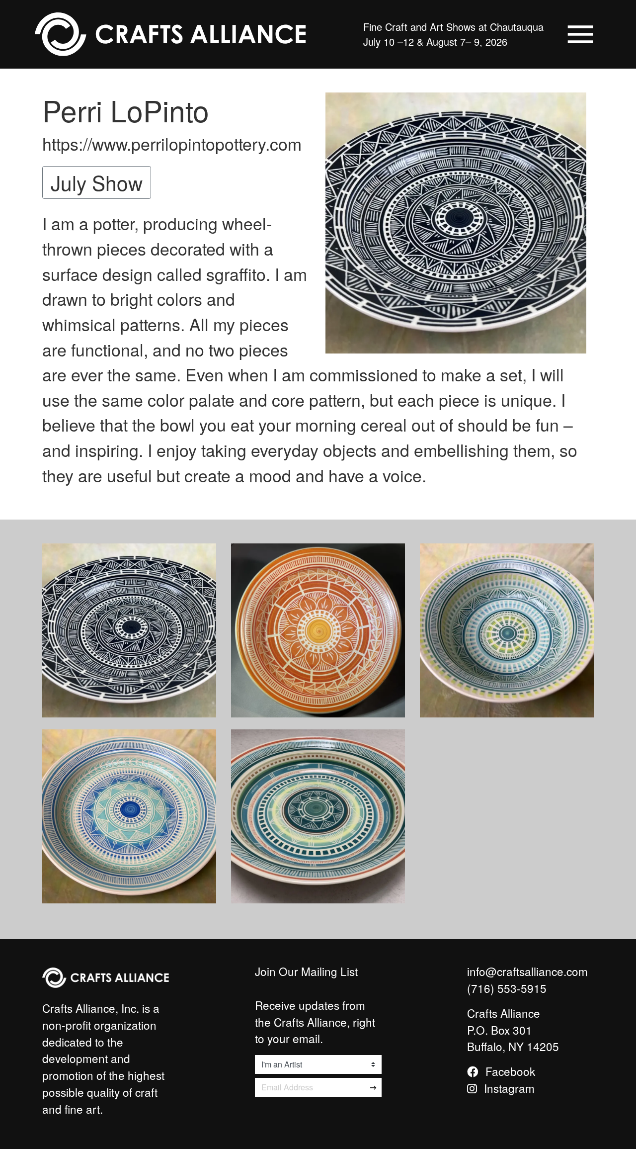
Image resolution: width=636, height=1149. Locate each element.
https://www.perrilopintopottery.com (172, 143)
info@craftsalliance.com (527, 971)
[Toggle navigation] (580, 34)
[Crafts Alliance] (170, 34)
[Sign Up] (374, 1087)
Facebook (508, 1071)
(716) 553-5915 (507, 988)
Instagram (508, 1088)
